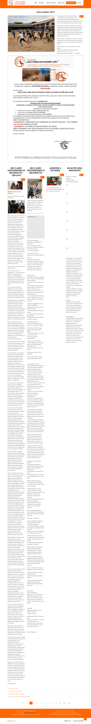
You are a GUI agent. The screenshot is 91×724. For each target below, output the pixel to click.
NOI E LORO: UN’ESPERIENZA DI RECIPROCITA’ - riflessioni (16, 172)
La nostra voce (70, 2)
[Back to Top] (85, 718)
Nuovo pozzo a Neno (13, 688)
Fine (69, 703)
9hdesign (13, 721)
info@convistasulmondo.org (66, 51)
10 (60, 703)
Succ (64, 703)
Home (36, 2)
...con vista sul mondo (78, 721)
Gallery (79, 2)
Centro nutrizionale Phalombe (15, 691)
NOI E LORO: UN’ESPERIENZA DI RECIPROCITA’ (36, 170)
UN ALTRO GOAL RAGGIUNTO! (74, 169)
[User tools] (81, 16)
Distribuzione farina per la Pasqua (16, 693)
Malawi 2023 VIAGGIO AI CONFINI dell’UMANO (19, 696)
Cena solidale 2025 (45, 12)
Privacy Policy (67, 721)
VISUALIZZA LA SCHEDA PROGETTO (35, 213)
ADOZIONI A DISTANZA (55, 169)
